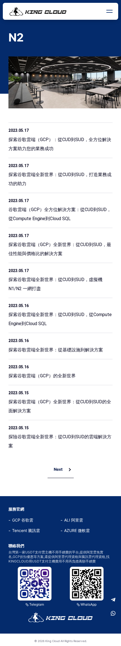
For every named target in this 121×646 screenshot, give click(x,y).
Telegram (36, 604)
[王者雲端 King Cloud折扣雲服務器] (60, 617)
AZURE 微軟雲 (77, 530)
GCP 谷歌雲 (22, 520)
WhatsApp (88, 604)
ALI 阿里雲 (73, 520)
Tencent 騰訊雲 (26, 530)
